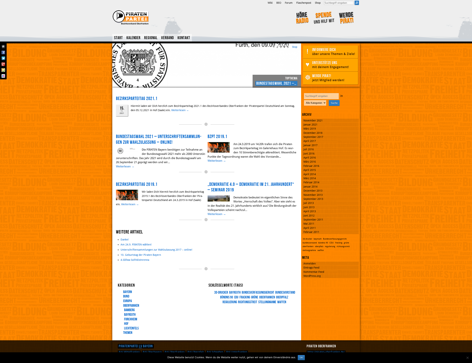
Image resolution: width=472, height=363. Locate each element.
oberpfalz (282, 297)
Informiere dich (333, 51)
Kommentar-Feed (313, 271)
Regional (150, 38)
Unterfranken (236, 351)
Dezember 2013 (312, 190)
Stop (294, 46)
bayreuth (235, 292)
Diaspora (3, 46)
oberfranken (267, 297)
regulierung (330, 246)
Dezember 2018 (312, 132)
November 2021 (313, 120)
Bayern (127, 292)
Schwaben (215, 351)
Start (118, 38)
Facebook (3, 52)
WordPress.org (312, 275)
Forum (289, 2)
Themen (127, 333)
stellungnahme (267, 302)
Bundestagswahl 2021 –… (276, 83)
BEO (278, 2)
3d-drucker (221, 292)
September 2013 (313, 198)
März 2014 (309, 178)
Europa (127, 301)
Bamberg (129, 310)
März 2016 (309, 161)
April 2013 (309, 211)
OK (301, 357)
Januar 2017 (310, 145)
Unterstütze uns (330, 64)
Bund (126, 296)
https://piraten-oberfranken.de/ (326, 351)
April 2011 (309, 227)
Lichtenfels (131, 328)
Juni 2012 (309, 215)
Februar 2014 (311, 182)
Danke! (125, 239)
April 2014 (309, 174)
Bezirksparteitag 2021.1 (136, 98)
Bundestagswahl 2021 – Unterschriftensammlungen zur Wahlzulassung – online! (158, 139)
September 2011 (313, 219)
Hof (126, 323)
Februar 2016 (311, 165)
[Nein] (467, 357)
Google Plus (3, 64)
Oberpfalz (196, 351)
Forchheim (130, 319)
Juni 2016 (309, 153)
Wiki (270, 2)
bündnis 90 (226, 297)
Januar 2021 (310, 124)
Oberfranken (131, 305)
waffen (281, 302)
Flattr (3, 70)
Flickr (3, 76)
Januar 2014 (310, 186)
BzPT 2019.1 (217, 137)
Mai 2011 (308, 223)
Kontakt (184, 38)
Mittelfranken (129, 351)
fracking (245, 297)
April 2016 (309, 157)
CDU (236, 297)
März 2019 (309, 128)
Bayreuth (130, 314)
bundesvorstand (285, 292)
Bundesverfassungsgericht (258, 292)
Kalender (133, 38)
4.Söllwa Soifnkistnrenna (135, 259)
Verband (167, 38)
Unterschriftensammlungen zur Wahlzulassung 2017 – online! (156, 249)
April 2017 (309, 141)
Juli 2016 (308, 149)
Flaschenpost (303, 2)
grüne (254, 297)
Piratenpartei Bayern (136, 346)
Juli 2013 (308, 203)
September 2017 (313, 136)
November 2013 (313, 194)
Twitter (3, 58)
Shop (318, 2)
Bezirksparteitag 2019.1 (136, 184)
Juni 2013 (309, 207)
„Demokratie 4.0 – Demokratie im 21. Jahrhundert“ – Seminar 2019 (251, 187)
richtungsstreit (247, 302)
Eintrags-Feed (311, 267)
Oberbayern (152, 351)
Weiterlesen (180, 110)
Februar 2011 (311, 231)
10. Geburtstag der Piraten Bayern (141, 254)
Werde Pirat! (328, 77)
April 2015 (309, 169)
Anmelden (309, 263)
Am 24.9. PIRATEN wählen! (136, 244)
